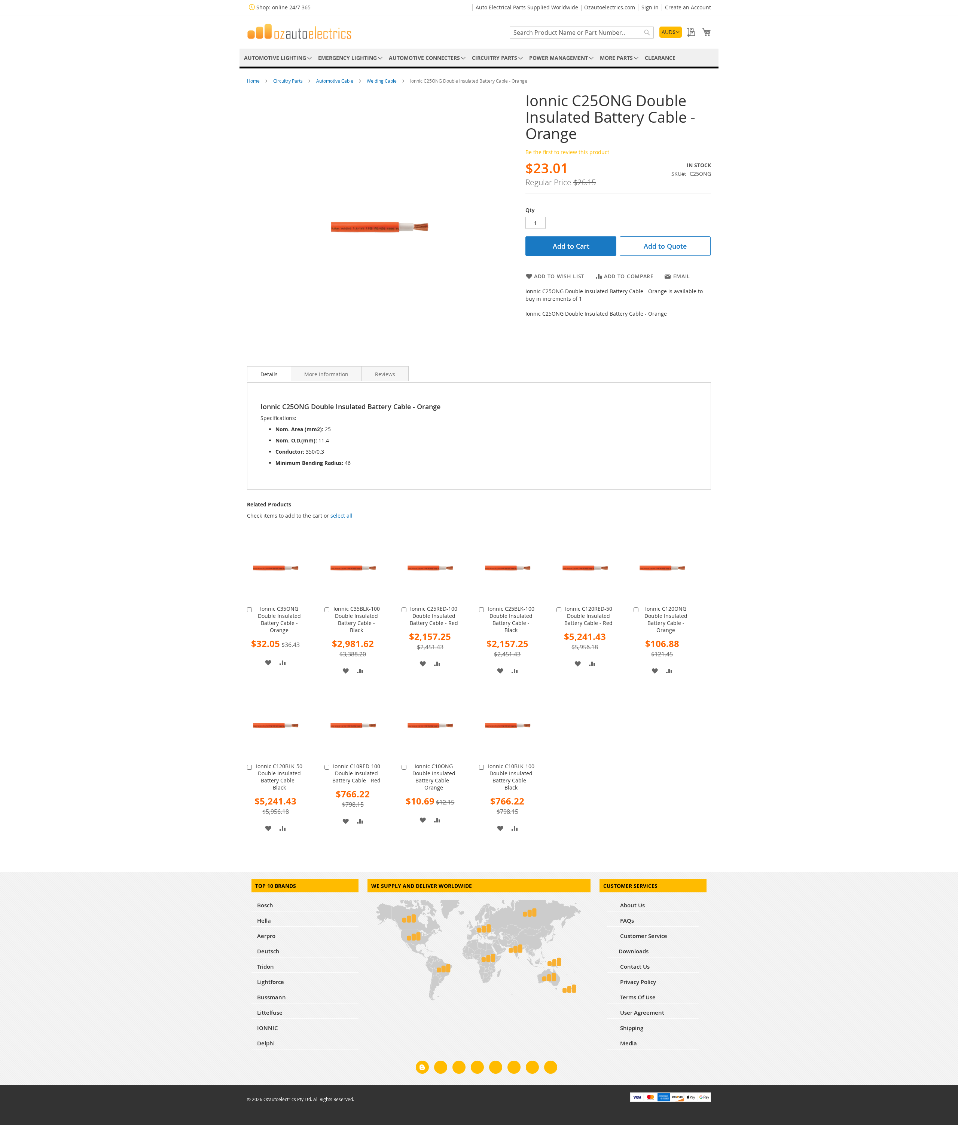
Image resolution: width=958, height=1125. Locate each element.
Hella (264, 921)
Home (254, 81)
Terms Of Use (637, 997)
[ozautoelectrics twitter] (477, 1068)
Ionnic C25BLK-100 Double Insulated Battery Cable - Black (511, 619)
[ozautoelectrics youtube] (532, 1068)
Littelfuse (270, 1013)
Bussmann (271, 997)
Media (628, 1043)
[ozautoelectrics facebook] (440, 1068)
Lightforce (270, 982)
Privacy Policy (637, 982)
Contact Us (634, 967)
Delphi (266, 1043)
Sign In (650, 7)
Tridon (265, 967)
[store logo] (299, 31)
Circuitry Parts (288, 81)
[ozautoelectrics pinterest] (495, 1068)
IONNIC (267, 1028)
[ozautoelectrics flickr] (514, 1068)
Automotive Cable (335, 81)
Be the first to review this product (567, 152)
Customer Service (643, 936)
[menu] (479, 58)
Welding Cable (382, 81)
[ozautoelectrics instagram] (459, 1068)
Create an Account (688, 7)
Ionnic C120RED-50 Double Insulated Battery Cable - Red (588, 615)
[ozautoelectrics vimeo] (550, 1068)
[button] (670, 32)
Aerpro (266, 936)
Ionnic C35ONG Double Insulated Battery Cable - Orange (279, 619)
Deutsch (268, 951)
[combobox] (582, 33)
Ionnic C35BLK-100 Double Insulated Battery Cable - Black (356, 619)
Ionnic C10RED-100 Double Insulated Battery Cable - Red (356, 773)
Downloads (634, 951)
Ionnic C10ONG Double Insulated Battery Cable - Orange (433, 777)
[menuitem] (277, 58)
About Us (632, 905)
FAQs (626, 921)
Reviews (385, 374)
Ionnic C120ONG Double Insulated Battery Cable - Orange (665, 619)
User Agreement (641, 1013)
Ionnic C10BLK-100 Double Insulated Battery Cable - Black (511, 777)
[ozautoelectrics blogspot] (422, 1067)
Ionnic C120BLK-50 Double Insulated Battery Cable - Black (279, 777)
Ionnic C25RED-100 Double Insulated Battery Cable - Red (434, 615)
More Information (326, 374)
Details (269, 374)
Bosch (265, 905)
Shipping (631, 1028)
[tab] (269, 373)
